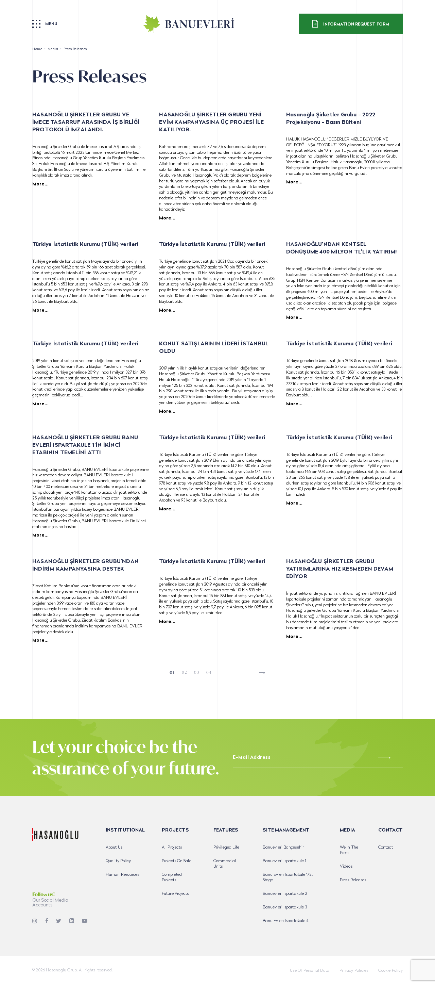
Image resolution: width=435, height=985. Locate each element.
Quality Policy (118, 861)
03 (196, 672)
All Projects (172, 848)
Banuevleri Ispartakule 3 (285, 907)
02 (184, 672)
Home (37, 49)
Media (53, 49)
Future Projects (175, 894)
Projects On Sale (176, 861)
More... (40, 184)
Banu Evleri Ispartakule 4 (286, 921)
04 (209, 672)
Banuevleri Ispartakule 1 (284, 861)
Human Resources (122, 875)
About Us (114, 848)
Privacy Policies (354, 971)
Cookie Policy (390, 971)
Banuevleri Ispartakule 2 (285, 894)
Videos (346, 867)
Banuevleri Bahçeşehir (283, 848)
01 (172, 672)
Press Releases (353, 880)
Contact (385, 848)
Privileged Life (226, 848)
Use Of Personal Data (309, 971)
